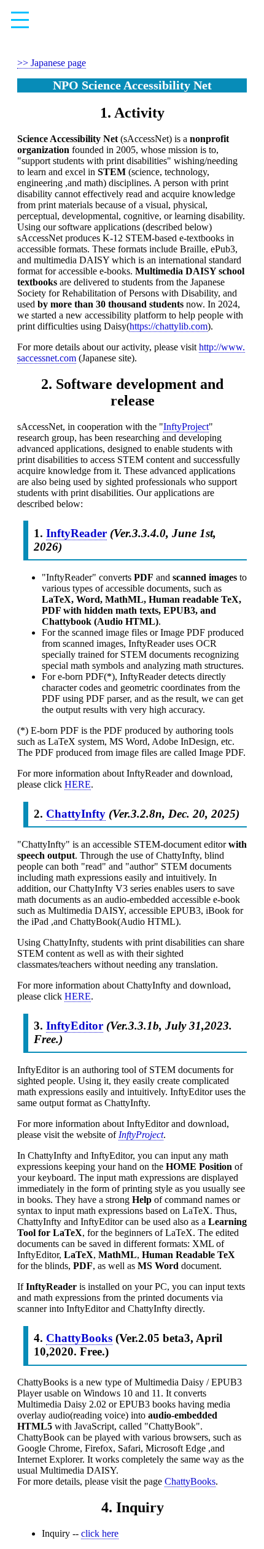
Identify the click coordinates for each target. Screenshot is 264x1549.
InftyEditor (74, 1025)
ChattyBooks (79, 1338)
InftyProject (186, 426)
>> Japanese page (51, 63)
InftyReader (76, 533)
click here (99, 1533)
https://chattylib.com (169, 326)
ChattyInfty (76, 813)
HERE (77, 784)
